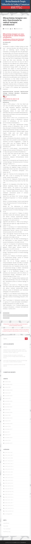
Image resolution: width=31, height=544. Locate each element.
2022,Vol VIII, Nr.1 (9, 488)
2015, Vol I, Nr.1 (9, 452)
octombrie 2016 (8, 437)
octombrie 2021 (8, 406)
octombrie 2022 (8, 401)
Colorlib (14, 542)
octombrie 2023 (8, 395)
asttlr (12, 28)
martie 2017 (8, 434)
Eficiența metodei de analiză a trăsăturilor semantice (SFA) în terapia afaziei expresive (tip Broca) (14, 356)
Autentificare (6, 523)
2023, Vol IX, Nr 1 (9, 494)
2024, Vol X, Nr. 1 (19, 28)
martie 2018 (8, 426)
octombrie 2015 (8, 443)
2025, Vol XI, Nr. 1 (9, 505)
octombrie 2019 (8, 418)
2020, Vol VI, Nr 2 (9, 477)
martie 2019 (8, 420)
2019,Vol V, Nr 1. (9, 474)
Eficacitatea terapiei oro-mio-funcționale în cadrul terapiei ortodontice (14, 35)
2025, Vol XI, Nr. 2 (9, 508)
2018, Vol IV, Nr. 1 (9, 466)
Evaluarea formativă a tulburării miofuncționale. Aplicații (14, 365)
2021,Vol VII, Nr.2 (9, 486)
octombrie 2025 (8, 384)
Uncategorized (8, 514)
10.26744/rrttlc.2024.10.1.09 (12, 99)
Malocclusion (6, 313)
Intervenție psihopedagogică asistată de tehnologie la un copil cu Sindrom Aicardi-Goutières (15, 361)
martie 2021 (8, 409)
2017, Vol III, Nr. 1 (9, 460)
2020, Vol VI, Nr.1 (9, 480)
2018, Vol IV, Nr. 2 (9, 469)
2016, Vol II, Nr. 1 (9, 455)
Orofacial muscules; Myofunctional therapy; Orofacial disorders (14, 315)
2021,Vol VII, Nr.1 (9, 483)
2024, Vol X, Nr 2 (9, 500)
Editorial (5, 347)
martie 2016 (8, 440)
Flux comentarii (6, 528)
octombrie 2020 (8, 412)
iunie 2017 (7, 432)
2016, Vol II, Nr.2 (9, 458)
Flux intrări (5, 526)
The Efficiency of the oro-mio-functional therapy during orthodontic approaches (13, 39)
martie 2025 (8, 387)
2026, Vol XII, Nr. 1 (9, 511)
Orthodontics (6, 318)
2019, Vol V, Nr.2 (9, 472)
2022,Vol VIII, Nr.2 (9, 491)
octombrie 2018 (8, 423)
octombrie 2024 (8, 390)
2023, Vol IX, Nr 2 (9, 497)
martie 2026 (8, 381)
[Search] (26, 338)
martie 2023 (8, 398)
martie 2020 (8, 415)
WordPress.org (6, 531)
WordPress (23, 542)
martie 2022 (8, 404)
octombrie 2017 (8, 429)
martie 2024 (8, 393)
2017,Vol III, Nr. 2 (9, 463)
